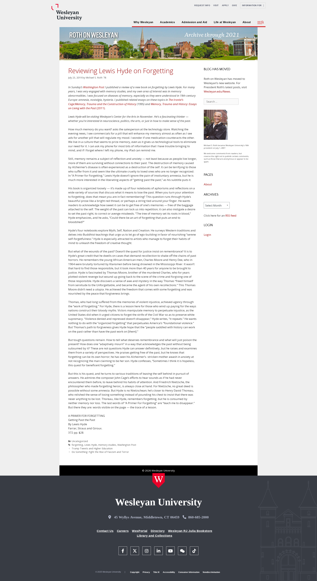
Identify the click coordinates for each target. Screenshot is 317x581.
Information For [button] (252, 5)
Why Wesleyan (143, 22)
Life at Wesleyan (225, 22)
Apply (225, 5)
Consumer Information (188, 572)
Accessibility (169, 572)
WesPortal (139, 531)
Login (207, 235)
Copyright (134, 572)
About (247, 22)
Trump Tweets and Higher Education (92, 448)
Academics (167, 22)
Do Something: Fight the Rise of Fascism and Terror (100, 451)
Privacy (146, 572)
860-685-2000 (198, 517)
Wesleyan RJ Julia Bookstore (190, 531)
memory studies (107, 444)
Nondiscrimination (211, 572)
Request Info (202, 5)
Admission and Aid (194, 22)
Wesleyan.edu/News (217, 91)
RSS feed (230, 215)
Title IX (156, 572)
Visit (216, 5)
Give (234, 5)
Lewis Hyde (90, 444)
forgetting (77, 444)
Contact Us (105, 531)
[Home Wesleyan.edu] (158, 480)
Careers (123, 531)
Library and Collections (154, 535)
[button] (260, 22)
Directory (158, 531)
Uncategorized (80, 441)
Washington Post (93, 87)
